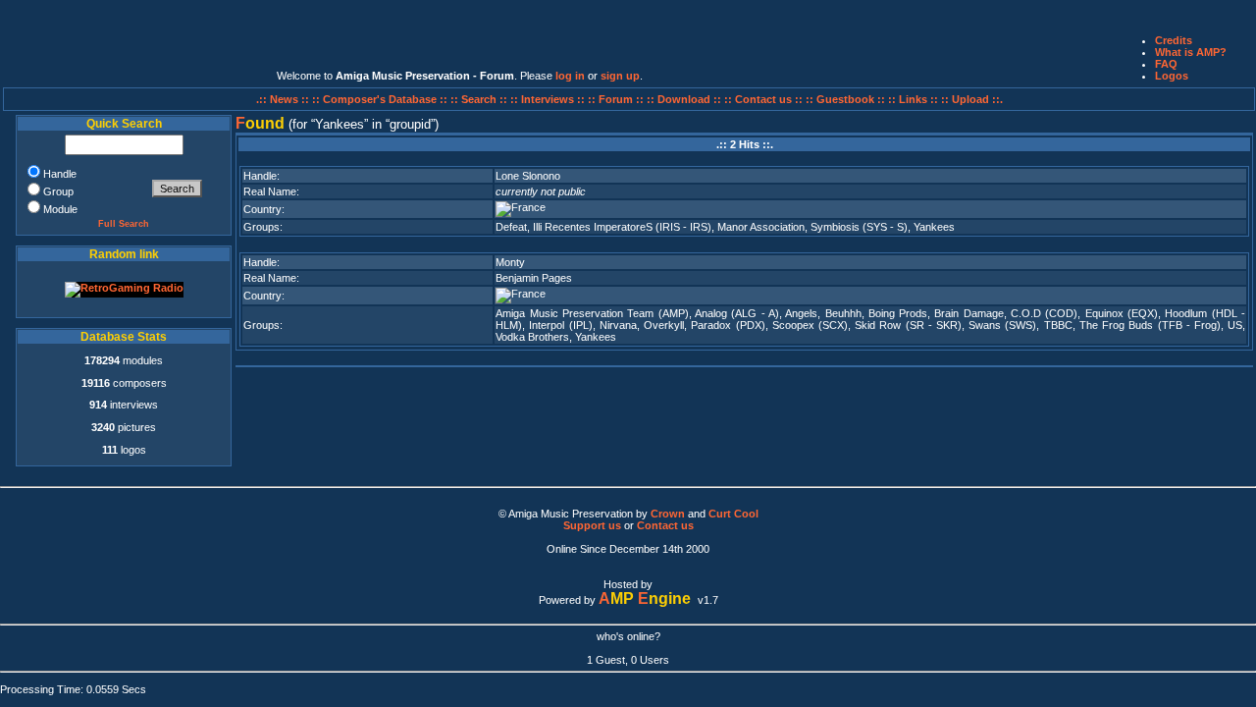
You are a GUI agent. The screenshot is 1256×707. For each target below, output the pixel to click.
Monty (510, 262)
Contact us (665, 525)
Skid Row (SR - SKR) (908, 325)
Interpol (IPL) (560, 325)
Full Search (123, 224)
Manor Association (761, 227)
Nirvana (618, 325)
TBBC (1058, 325)
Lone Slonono (528, 176)
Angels (801, 313)
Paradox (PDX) (727, 325)
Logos (1171, 76)
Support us (592, 525)
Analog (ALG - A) (737, 313)
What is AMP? (1191, 52)
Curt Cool (733, 513)
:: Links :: (913, 99)
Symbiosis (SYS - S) (859, 227)
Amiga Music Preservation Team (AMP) (592, 313)
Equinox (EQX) (1121, 313)
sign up (620, 76)
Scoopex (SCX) (810, 325)
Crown (668, 513)
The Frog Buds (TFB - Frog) (1150, 325)
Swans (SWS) (1002, 325)
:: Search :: (480, 99)
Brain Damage (968, 313)
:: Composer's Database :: (381, 99)
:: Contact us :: (763, 99)
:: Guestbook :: (845, 99)
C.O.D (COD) (1044, 313)
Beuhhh (843, 313)
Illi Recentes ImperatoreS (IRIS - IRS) (622, 227)
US (1235, 325)
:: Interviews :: (549, 99)
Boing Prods (897, 313)
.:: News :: (284, 99)
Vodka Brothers (532, 337)
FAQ (1166, 64)
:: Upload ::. (972, 99)
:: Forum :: (617, 99)
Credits (1173, 40)
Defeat (511, 227)
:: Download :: (685, 99)
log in (570, 76)
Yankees (934, 227)
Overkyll (664, 325)
